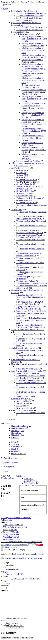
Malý (10, 529)
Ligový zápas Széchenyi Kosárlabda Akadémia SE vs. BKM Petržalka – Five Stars (31, 313)
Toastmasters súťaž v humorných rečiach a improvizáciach (29, 254)
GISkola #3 (21, 173)
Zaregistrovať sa (31, 481)
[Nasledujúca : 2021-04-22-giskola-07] (32, 558)
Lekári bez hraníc (18, 32)
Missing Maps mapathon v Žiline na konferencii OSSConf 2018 (34, 98)
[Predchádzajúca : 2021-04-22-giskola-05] (11, 558)
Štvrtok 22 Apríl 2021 (15, 574)
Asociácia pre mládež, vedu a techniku (26, 371)
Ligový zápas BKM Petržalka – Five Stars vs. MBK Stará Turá (31, 307)
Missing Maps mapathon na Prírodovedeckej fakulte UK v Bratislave (34, 115)
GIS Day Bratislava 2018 (26, 179)
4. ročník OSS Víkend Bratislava (29, 27)
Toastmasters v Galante (25, 281)
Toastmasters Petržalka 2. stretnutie (30, 244)
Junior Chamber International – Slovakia (27, 329)
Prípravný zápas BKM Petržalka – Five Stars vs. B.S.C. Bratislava (30, 326)
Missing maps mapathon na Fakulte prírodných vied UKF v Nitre (34, 149)
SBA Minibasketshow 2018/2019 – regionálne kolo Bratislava (30, 303)
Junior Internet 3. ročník (26, 396)
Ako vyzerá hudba (23, 401)
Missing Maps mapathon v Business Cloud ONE (32, 65)
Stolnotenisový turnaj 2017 (27, 369)
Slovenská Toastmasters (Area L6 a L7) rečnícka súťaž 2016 (30, 236)
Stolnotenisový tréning (25, 196)
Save (40, 545)
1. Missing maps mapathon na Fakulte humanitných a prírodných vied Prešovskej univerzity (34, 106)
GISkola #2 (21, 175)
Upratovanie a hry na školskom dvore (31, 205)
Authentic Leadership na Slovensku (30, 413)
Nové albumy (16, 433)
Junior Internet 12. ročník (26, 373)
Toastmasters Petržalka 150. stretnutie (31, 221)
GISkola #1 (21, 177)
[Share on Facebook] (23, 545)
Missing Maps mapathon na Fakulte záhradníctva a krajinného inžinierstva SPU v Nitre (34, 123)
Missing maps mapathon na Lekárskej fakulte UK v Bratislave (33, 156)
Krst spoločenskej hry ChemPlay (29, 380)
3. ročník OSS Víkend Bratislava (29, 29)
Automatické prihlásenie (31, 505)
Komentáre (15, 447)
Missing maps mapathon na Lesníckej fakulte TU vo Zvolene (33, 138)
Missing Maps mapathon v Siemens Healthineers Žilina (33, 44)
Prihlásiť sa (20, 476)
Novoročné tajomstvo (25, 408)
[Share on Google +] (5, 545)
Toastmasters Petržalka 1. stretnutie (30, 249)
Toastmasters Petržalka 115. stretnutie (31, 226)
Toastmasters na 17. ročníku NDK (30, 283)
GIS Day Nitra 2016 (24, 200)
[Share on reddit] (4, 547)
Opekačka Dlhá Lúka (25, 191)
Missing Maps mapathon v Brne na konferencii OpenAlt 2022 (33, 50)
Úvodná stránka (7, 478)
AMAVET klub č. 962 (20, 168)
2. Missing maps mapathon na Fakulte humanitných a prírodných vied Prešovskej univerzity (34, 72)
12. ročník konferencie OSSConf (29, 16)
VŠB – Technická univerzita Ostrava (26, 163)
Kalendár (15, 437)
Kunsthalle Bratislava (20, 399)
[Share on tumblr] (32, 545)
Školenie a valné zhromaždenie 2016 (31, 383)
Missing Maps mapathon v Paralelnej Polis (32, 60)
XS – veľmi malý (15, 527)
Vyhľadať (15, 444)
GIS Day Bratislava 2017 (26, 182)
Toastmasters (16, 209)
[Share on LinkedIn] (12, 547)
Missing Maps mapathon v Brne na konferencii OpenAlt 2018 (33, 80)
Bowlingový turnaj (24, 193)
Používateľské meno (29, 490)
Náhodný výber (17, 435)
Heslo (23, 498)
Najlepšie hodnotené (19, 428)
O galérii (14, 449)
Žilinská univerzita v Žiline (22, 11)
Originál (12, 539)
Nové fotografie (17, 430)
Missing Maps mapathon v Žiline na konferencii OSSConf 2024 (34, 38)
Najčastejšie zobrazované (21, 426)
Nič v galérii (21, 406)
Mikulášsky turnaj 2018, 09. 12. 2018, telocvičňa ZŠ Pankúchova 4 (30, 296)
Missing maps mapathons (26, 34)
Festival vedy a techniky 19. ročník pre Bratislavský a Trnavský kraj (30, 377)
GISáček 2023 (22, 166)
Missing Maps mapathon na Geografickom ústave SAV (33, 56)
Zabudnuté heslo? (31, 483)
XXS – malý (13, 525)
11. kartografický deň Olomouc (29, 198)
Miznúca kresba (22, 403)
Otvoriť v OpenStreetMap (16, 618)
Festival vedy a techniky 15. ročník (30, 392)
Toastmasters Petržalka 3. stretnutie (30, 239)
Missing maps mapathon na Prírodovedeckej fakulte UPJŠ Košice (34, 131)
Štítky (13, 442)
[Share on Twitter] (14, 545)
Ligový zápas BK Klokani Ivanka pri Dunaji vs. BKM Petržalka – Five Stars (31, 320)
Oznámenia (15, 451)
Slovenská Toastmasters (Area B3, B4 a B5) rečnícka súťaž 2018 (30, 217)
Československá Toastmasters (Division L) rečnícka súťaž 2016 (29, 231)
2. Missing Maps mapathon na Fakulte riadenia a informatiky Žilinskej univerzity (34, 91)
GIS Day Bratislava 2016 (26, 203)
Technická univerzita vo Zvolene (24, 348)
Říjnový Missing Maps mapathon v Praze (31, 86)
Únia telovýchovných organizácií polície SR (29, 364)
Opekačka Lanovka (24, 184)
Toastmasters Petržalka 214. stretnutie (31, 212)
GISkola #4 (21, 170)
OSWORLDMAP (18, 454)
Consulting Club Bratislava (22, 410)
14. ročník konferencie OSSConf (29, 13)
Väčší (11, 537)
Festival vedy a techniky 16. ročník (30, 387)
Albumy (4, 9)
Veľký (11, 534)
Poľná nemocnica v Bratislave (28, 161)
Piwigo (30, 638)
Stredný (11, 532)
